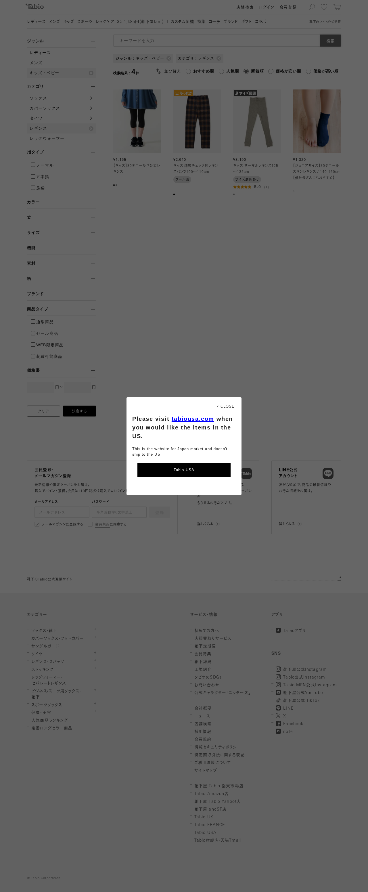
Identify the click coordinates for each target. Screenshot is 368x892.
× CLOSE (225, 406)
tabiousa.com (193, 419)
